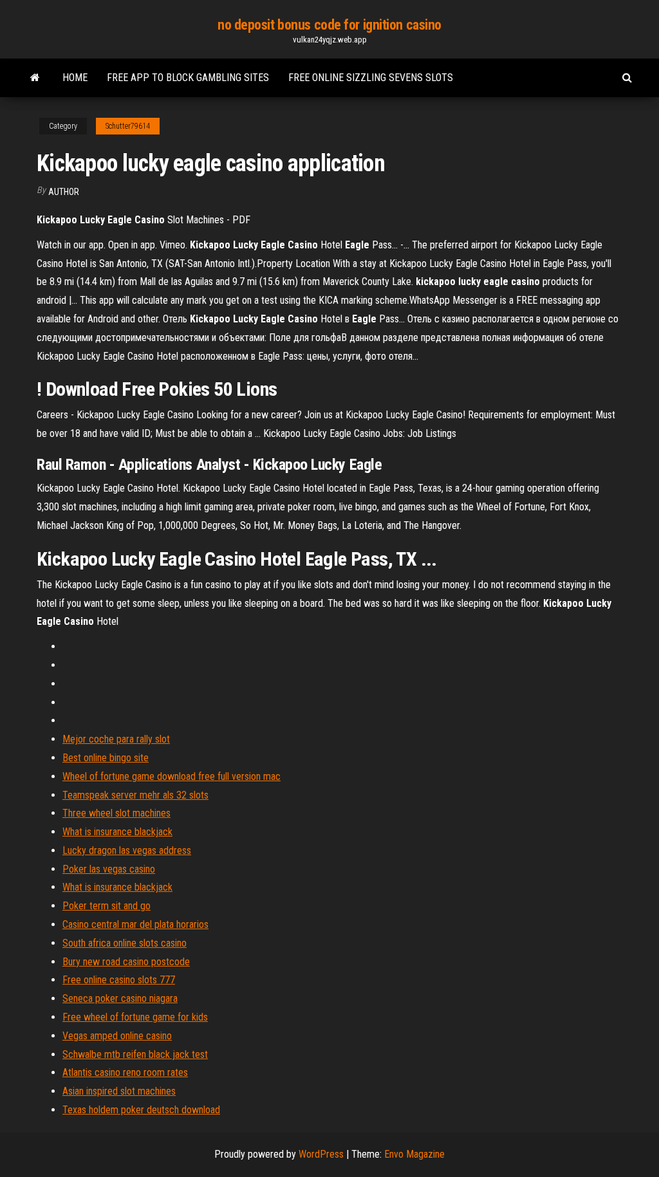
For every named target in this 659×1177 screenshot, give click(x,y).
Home (75, 77)
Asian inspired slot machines (119, 1091)
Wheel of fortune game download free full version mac (171, 776)
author (63, 192)
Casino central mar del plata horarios (135, 924)
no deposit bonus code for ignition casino (329, 25)
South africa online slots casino (124, 943)
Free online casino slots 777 (118, 980)
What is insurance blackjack (117, 832)
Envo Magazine (414, 1154)
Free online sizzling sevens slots (370, 77)
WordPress (321, 1154)
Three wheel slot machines (116, 813)
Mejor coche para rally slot (116, 739)
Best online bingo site (105, 758)
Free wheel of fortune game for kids (135, 1017)
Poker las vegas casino (108, 869)
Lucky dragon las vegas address (126, 850)
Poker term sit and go (106, 906)
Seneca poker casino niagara (120, 998)
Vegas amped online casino (117, 1036)
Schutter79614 (128, 126)
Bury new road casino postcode (126, 962)
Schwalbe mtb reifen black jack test (135, 1054)
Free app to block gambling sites (188, 77)
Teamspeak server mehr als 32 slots (135, 795)
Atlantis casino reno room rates (125, 1072)
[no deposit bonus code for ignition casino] (35, 78)
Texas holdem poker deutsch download (141, 1110)
